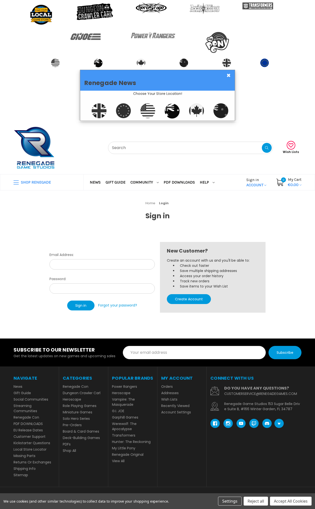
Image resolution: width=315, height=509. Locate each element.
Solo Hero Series (76, 418)
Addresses (170, 392)
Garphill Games (125, 417)
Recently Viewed (175, 405)
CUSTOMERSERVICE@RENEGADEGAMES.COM (260, 393)
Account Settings (176, 412)
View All (118, 460)
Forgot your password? (117, 305)
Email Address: (61, 254)
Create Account (189, 299)
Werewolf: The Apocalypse (124, 426)
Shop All (69, 450)
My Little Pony (123, 448)
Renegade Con (26, 417)
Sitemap (21, 475)
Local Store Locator (30, 449)
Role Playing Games (79, 405)
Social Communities (31, 399)
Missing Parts (24, 455)
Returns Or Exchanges (32, 462)
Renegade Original (127, 454)
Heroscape (72, 399)
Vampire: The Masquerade (123, 402)
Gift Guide (116, 182)
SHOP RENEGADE (35, 182)
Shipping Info (25, 468)
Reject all (256, 501)
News (95, 182)
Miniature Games (77, 412)
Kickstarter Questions (32, 443)
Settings (229, 501)
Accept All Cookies (291, 501)
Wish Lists (291, 152)
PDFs (67, 444)
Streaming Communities (25, 408)
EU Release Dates (28, 430)
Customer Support (30, 436)
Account (255, 182)
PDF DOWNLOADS (179, 182)
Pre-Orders (72, 425)
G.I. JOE (118, 410)
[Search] (267, 148)
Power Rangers (124, 386)
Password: (57, 278)
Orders (167, 386)
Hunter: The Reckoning (131, 441)
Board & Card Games (81, 431)
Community (142, 182)
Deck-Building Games (81, 437)
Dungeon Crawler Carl (81, 392)
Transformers (123, 435)
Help (205, 182)
